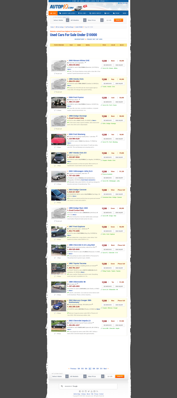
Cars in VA (105, 181)
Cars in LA (105, 289)
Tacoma (118, 271)
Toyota (113, 271)
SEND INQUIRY (119, 65)
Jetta (118, 181)
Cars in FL (105, 252)
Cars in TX (105, 142)
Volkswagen (112, 181)
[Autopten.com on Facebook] (80, 391)
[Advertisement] (88, 52)
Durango (113, 123)
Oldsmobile (112, 289)
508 (94, 369)
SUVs (104, 123)
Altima (115, 68)
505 (82, 369)
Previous (72, 369)
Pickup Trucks (106, 271)
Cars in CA (105, 68)
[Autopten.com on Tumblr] (94, 391)
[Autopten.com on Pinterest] (83, 391)
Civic (113, 86)
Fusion (115, 105)
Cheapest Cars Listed (68, 13)
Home (54, 13)
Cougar (115, 308)
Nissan (111, 68)
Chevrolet (111, 252)
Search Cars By (96, 13)
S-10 (116, 252)
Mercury (110, 308)
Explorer (112, 234)
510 (101, 369)
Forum (117, 13)
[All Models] (78, 20)
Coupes (105, 160)
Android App (77, 394)
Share (121, 3)
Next (106, 369)
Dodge (108, 123)
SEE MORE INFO (108, 65)
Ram (115, 216)
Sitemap (83, 394)
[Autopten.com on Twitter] (89, 391)
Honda (109, 86)
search (118, 20)
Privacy (96, 394)
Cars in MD (105, 328)
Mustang (115, 142)
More (124, 13)
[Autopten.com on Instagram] (86, 391)
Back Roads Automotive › (88, 180)
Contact (101, 394)
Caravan (119, 197)
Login (126, 3)
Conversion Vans (107, 197)
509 (97, 369)
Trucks (104, 86)
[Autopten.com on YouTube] (91, 391)
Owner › (69, 69)
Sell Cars (83, 13)
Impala (117, 328)
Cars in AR (105, 216)
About (88, 394)
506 (86, 369)
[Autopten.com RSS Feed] (97, 391)
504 (79, 369)
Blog (107, 13)
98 (117, 289)
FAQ (92, 394)
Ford (110, 105)
